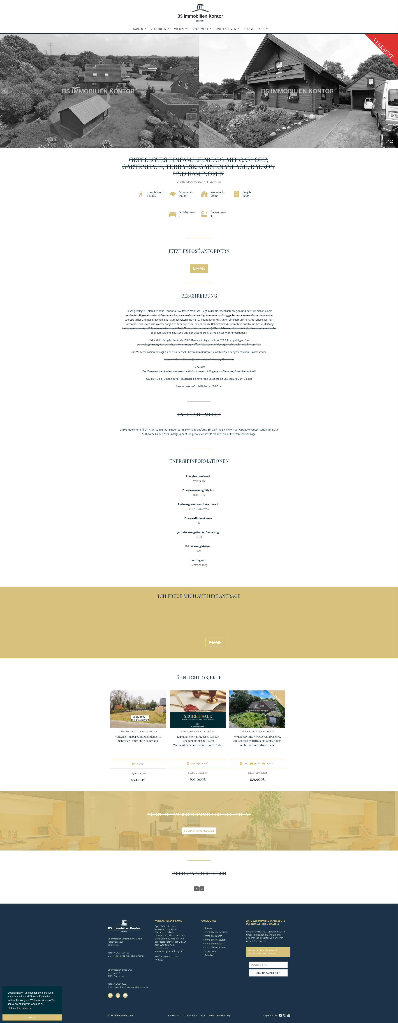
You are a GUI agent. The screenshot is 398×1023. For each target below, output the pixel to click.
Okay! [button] (32, 1017)
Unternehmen (226, 28)
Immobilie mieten (213, 943)
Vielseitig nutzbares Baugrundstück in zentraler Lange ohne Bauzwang (138, 738)
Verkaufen (158, 28)
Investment (200, 28)
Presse (249, 28)
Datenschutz (190, 1015)
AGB (203, 1015)
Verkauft (383, 48)
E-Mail (199, 268)
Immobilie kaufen (213, 935)
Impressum (174, 1015)
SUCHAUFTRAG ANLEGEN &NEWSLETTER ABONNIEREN (262, 952)
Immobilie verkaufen (215, 939)
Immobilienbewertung (215, 931)
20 (391, 141)
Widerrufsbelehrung (219, 1015)
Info (261, 28)
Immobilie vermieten (215, 947)
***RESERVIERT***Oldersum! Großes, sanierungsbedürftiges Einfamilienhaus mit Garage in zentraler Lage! (257, 741)
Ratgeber (209, 955)
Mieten (179, 28)
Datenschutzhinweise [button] (20, 1008)
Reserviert (277, 697)
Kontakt (208, 928)
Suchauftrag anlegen (199, 830)
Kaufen (138, 28)
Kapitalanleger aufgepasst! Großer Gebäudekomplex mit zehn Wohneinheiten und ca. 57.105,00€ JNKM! (197, 741)
